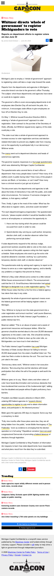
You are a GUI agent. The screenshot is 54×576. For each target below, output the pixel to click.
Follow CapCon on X (28, 528)
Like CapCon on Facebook (27, 524)
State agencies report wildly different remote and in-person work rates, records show (26, 484)
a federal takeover (41, 434)
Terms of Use (42, 552)
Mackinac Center (22, 541)
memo (7, 153)
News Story (8, 18)
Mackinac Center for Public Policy (22, 552)
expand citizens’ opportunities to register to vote (22, 403)
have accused (45, 431)
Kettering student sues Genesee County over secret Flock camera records (26, 506)
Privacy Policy (7, 555)
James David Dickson (11, 41)
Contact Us (27, 555)
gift (33, 544)
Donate (31, 469)
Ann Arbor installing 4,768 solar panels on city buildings (25, 516)
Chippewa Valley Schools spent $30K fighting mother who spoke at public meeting (25, 495)
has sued (35, 346)
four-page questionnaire (42, 161)
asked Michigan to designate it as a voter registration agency (26, 285)
